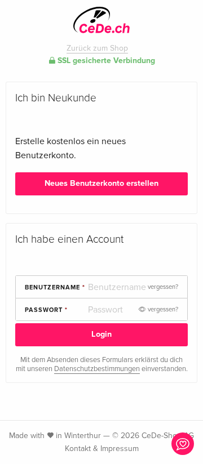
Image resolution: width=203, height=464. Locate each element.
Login (101, 334)
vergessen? (163, 287)
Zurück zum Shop (97, 48)
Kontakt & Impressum (102, 448)
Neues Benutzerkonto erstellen (101, 183)
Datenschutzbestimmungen (97, 368)
